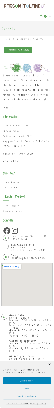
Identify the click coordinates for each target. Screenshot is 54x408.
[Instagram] (14, 230)
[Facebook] (6, 230)
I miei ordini (10, 187)
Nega (27, 388)
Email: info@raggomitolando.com (28, 257)
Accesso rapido (12, 211)
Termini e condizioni (15, 125)
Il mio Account (12, 182)
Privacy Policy (38, 403)
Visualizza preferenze (27, 396)
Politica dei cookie (17, 403)
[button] (49, 364)
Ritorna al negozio (18, 50)
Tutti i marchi (11, 205)
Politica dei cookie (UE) (18, 136)
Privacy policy (11, 130)
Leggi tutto (10, 107)
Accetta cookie (27, 380)
